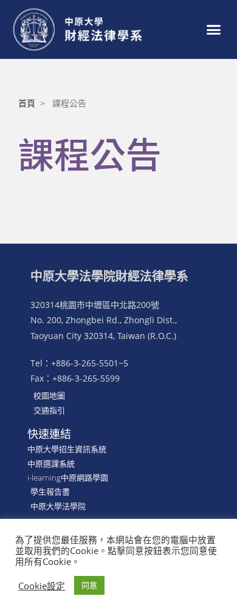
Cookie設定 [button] (41, 585)
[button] (213, 29)
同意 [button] (89, 585)
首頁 (26, 103)
